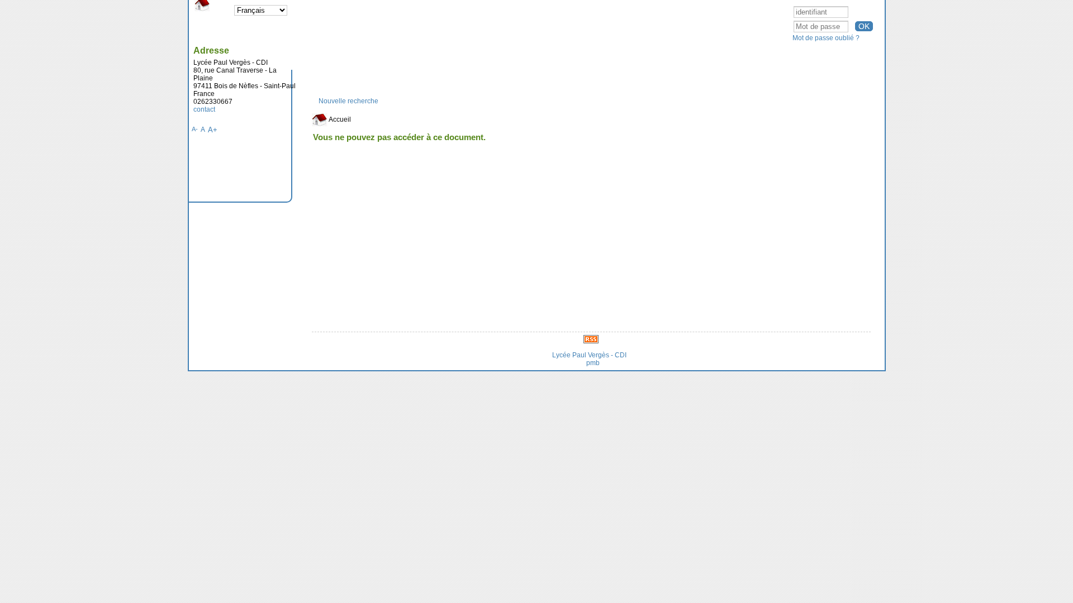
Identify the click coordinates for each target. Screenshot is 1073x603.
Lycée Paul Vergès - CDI (589, 355)
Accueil (339, 119)
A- (195, 129)
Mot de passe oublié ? (826, 38)
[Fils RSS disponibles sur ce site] (591, 339)
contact (204, 109)
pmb (593, 363)
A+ (212, 130)
